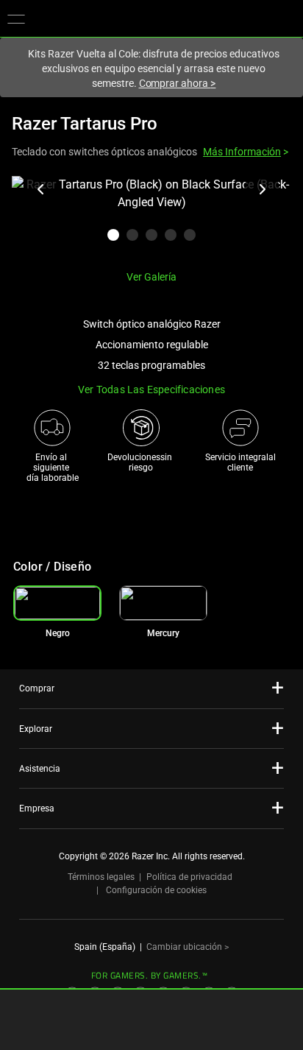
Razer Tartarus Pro (84, 123)
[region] (151, 217)
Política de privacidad (189, 877)
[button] (16, 18)
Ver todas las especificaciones (151, 389)
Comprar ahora (177, 83)
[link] (163, 603)
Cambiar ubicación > (187, 947)
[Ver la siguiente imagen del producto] (261, 189)
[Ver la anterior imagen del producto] (41, 189)
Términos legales (101, 877)
